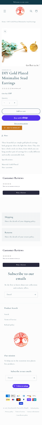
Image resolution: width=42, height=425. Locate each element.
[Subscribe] (35, 294)
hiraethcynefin (12, 408)
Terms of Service (10, 320)
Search (6, 314)
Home (4, 22)
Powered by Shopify (23, 408)
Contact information (33, 411)
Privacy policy (9, 411)
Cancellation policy (22, 415)
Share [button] (6, 135)
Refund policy (9, 325)
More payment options (21, 123)
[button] (4, 11)
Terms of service (20, 411)
